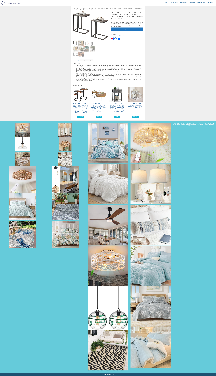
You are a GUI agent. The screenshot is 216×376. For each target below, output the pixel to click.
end (113, 36)
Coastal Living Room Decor (81, 8)
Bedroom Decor (183, 2)
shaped (116, 36)
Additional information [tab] (86, 60)
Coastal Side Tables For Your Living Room (96, 8)
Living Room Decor (201, 2)
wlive (123, 36)
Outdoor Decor (210, 2)
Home (74, 8)
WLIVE (114, 37)
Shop (166, 2)
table (121, 36)
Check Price (127, 29)
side (118, 36)
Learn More (81, 116)
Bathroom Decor (174, 2)
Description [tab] (76, 60)
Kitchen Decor (192, 2)
